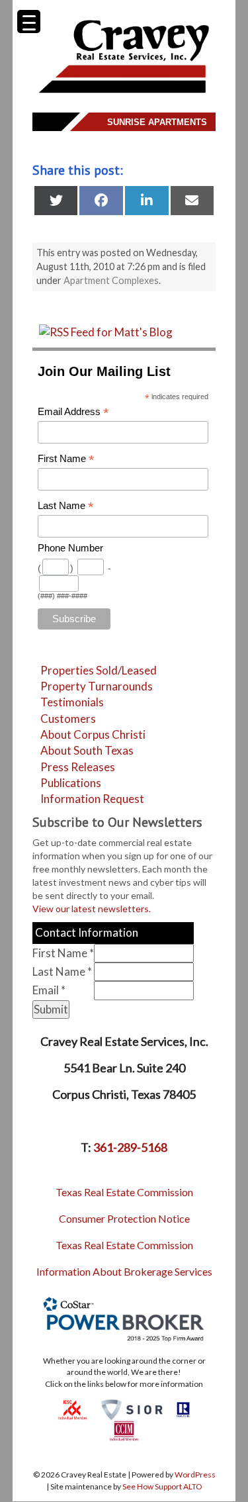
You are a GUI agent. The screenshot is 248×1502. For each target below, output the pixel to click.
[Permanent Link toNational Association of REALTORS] (183, 1408)
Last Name (66, 506)
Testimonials (72, 702)
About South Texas (87, 750)
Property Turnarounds (96, 686)
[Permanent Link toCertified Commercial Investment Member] (124, 1430)
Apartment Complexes (111, 280)
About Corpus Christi (92, 734)
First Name (66, 459)
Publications (70, 783)
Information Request (92, 799)
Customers (68, 719)
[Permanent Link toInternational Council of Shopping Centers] (72, 1408)
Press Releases (77, 767)
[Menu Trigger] (28, 21)
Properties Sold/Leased (98, 670)
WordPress (195, 1474)
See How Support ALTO (162, 1486)
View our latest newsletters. (91, 908)
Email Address (73, 412)
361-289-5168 (130, 1147)
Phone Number (70, 548)
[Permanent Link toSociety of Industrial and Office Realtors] (131, 1408)
